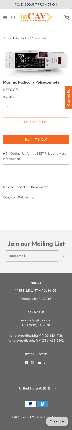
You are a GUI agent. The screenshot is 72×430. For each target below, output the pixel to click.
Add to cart (36, 122)
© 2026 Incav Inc (20, 416)
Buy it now (36, 139)
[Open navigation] (5, 17)
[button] (36, 62)
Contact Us (68, 97)
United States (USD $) (35, 388)
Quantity (8, 97)
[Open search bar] (15, 17)
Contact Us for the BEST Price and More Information (34, 156)
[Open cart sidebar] (66, 17)
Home (6, 37)
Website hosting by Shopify (46, 416)
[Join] (63, 256)
